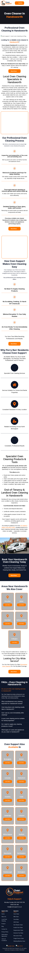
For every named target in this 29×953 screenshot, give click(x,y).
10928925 (21, 950)
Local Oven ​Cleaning (4, 920)
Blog (3, 926)
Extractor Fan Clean (18, 933)
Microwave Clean (18, 935)
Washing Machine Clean (19, 941)
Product (3, 923)
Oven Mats (16, 919)
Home (3, 914)
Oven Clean (16, 914)
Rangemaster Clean (18, 930)
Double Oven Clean (18, 927)
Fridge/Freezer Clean (19, 938)
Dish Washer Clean (18, 924)
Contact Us (4, 929)
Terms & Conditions (4, 939)
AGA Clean (16, 922)
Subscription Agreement (5, 935)
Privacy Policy (5, 932)
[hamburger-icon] (26, 3)
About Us (4, 916)
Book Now (14, 71)
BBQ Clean (16, 916)
